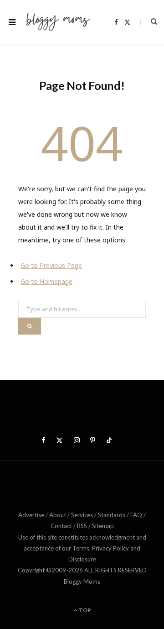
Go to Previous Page (51, 265)
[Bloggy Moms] (58, 21)
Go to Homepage (46, 281)
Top (84, 610)
